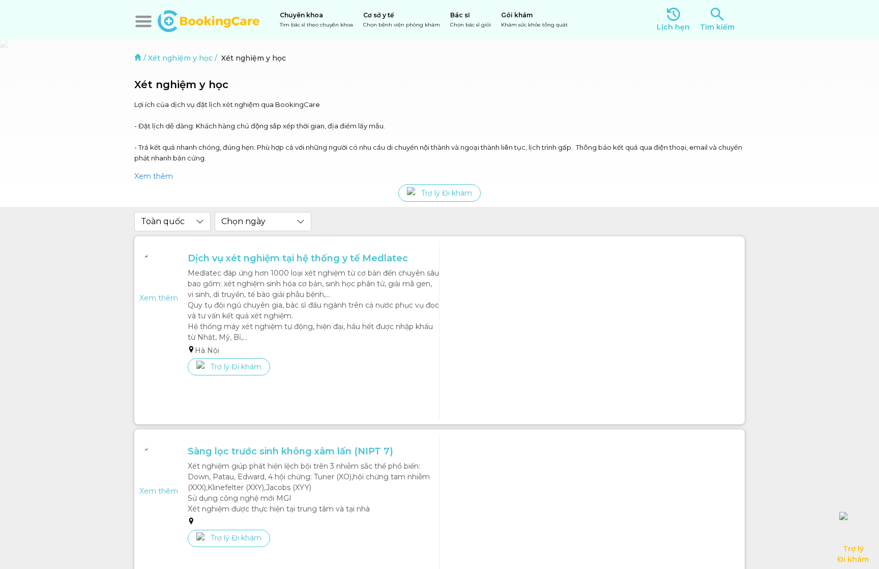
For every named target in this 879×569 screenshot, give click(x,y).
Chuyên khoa (316, 19)
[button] (143, 21)
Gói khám (534, 19)
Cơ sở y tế (401, 19)
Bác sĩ (470, 19)
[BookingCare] (208, 20)
